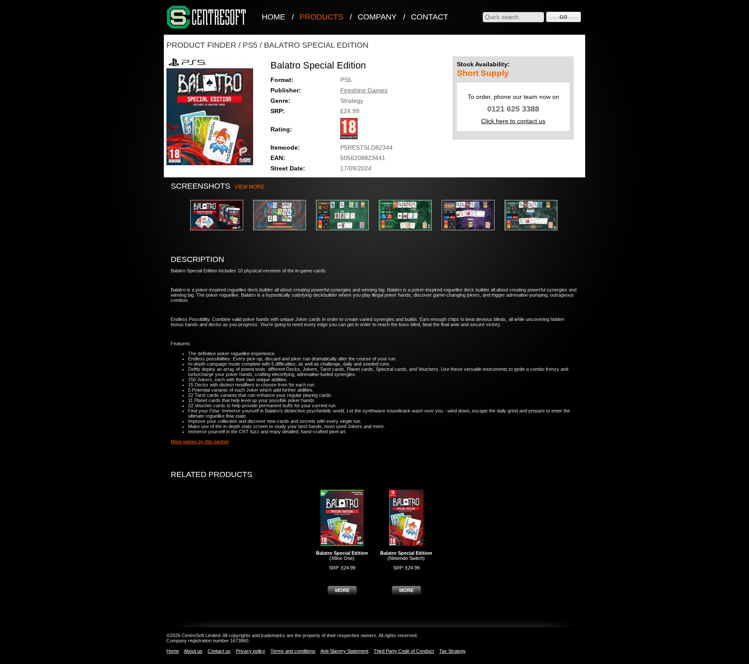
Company (377, 17)
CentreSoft (206, 17)
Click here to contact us (513, 121)
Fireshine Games (364, 90)
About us (193, 651)
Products (321, 17)
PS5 (250, 45)
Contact (429, 17)
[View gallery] (221, 233)
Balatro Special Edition (316, 45)
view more (249, 187)
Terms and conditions (293, 651)
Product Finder (201, 45)
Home (273, 17)
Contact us (219, 651)
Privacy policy (250, 651)
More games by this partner (200, 441)
